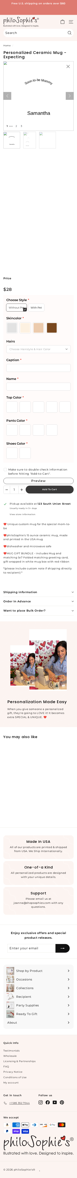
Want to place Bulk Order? (24, 610)
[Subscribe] (62, 948)
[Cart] (62, 22)
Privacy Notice (13, 1071)
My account (11, 1082)
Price (7, 278)
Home (7, 45)
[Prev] (7, 96)
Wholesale (10, 1055)
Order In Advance (17, 601)
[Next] (70, 96)
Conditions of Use (15, 1077)
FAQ (6, 1066)
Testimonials (11, 1050)
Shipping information (20, 592)
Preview (38, 481)
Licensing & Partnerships (19, 1061)
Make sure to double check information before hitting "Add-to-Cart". (37, 471)
